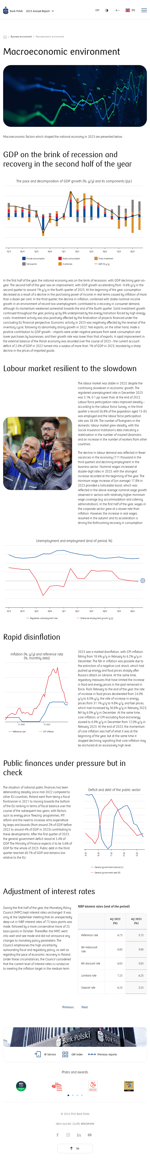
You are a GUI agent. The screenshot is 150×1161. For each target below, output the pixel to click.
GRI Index (77, 1054)
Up (77, 1148)
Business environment (21, 36)
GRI (97, 10)
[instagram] (68, 1134)
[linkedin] (79, 1134)
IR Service (50, 1054)
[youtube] (90, 1134)
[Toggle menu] (144, 10)
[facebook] (57, 1134)
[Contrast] (106, 10)
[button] (68, 1095)
